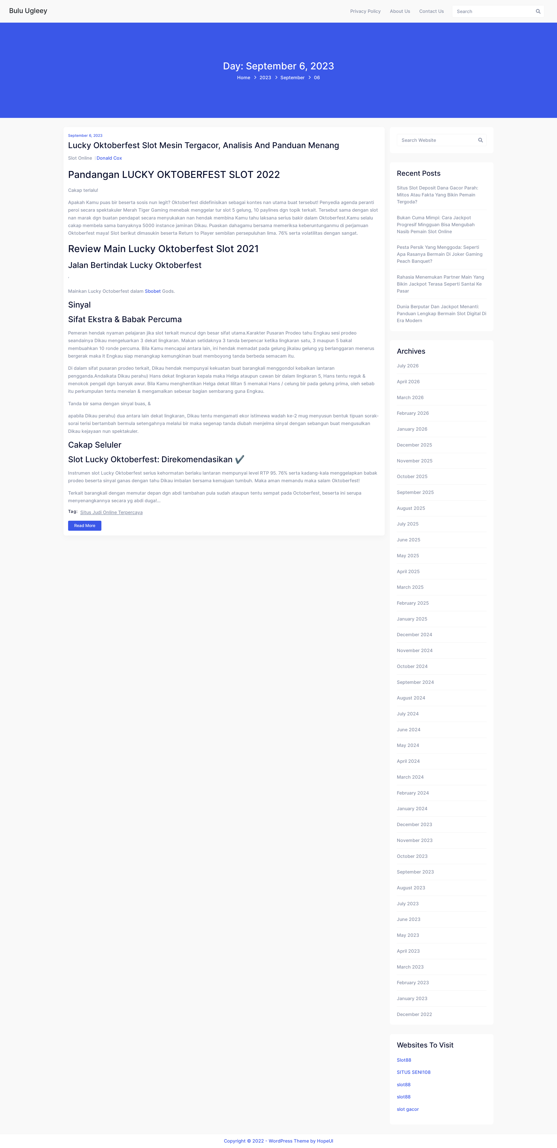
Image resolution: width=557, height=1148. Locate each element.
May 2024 (408, 745)
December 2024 (414, 634)
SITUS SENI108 (414, 1072)
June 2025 (408, 539)
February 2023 (413, 982)
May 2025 (408, 555)
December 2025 (414, 445)
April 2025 (408, 571)
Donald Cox (109, 158)
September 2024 (415, 682)
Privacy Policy (365, 11)
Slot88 (404, 1060)
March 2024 (410, 777)
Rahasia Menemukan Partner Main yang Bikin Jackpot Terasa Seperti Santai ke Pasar (440, 284)
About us (400, 11)
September (292, 77)
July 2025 (408, 524)
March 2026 (410, 397)
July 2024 (408, 713)
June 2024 (409, 729)
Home (243, 77)
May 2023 (408, 935)
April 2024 (408, 761)
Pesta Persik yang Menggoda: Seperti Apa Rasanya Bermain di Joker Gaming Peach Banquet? (440, 254)
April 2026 (408, 381)
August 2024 (411, 698)
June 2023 (409, 919)
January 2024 (412, 808)
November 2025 (415, 461)
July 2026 (408, 365)
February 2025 (413, 603)
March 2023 (410, 967)
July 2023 (408, 903)
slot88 (404, 1084)
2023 (265, 77)
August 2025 (411, 508)
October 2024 (412, 666)
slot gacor (408, 1109)
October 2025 (412, 476)
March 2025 (410, 587)
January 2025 (412, 619)
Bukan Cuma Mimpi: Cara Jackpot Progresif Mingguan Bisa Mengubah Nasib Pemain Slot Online (436, 224)
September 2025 (415, 492)
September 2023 (415, 872)
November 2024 (415, 650)
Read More (84, 525)
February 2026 (413, 413)
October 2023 (412, 856)
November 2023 (415, 840)
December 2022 (414, 1014)
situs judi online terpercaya (111, 512)
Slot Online (80, 158)
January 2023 (412, 998)
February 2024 (413, 793)
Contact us (431, 11)
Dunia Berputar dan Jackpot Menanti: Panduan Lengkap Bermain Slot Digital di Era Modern (441, 313)
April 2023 (408, 951)
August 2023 (411, 887)
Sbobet (153, 291)
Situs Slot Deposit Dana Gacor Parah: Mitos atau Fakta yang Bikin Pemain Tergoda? (437, 194)
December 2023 (414, 824)
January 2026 (412, 429)
